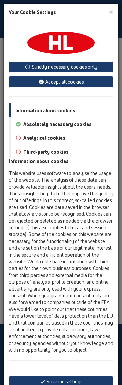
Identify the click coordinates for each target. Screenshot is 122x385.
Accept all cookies (64, 81)
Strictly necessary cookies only (63, 67)
